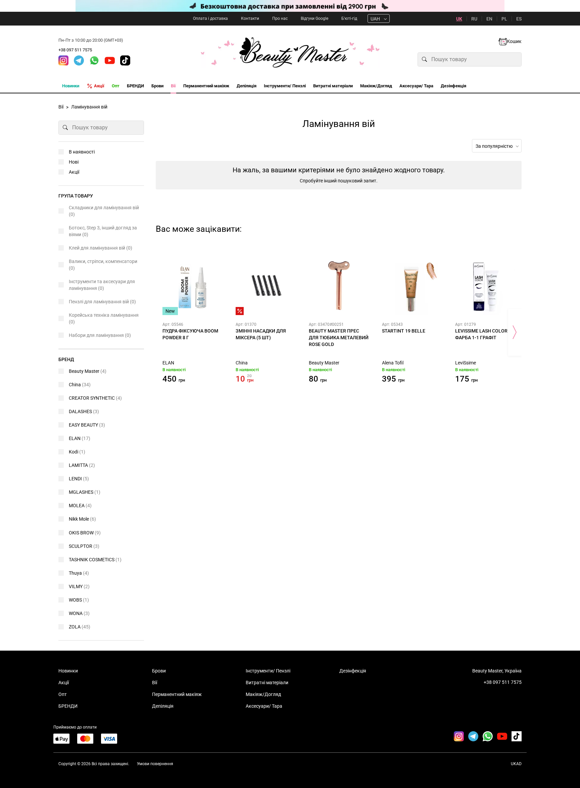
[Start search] (424, 59)
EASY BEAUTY (87, 425)
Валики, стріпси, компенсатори (103, 265)
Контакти (250, 18)
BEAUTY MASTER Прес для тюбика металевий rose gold (339, 337)
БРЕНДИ (68, 706)
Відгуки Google (314, 18)
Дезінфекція (352, 670)
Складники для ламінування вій (104, 211)
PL (504, 18)
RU (474, 18)
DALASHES (84, 411)
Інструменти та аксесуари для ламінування (102, 285)
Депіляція (163, 706)
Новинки (68, 670)
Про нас (280, 18)
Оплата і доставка (210, 18)
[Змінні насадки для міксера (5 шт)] (265, 285)
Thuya (79, 573)
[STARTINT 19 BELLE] (412, 285)
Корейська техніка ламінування (104, 318)
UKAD (516, 763)
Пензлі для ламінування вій (102, 301)
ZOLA (79, 626)
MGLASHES (84, 492)
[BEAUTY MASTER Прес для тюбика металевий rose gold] (339, 285)
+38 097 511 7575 (75, 49)
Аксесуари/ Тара (264, 706)
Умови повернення (155, 763)
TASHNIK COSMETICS (95, 559)
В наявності (82, 152)
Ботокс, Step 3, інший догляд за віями (103, 231)
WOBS (79, 600)
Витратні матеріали (267, 682)
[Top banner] (290, 6)
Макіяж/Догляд (263, 694)
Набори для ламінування (100, 335)
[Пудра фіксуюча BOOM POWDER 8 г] (192, 285)
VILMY (79, 586)
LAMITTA (82, 465)
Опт (62, 694)
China (242, 362)
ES (519, 18)
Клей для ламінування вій (100, 248)
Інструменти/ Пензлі (268, 670)
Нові (74, 162)
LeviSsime (465, 362)
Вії (154, 682)
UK (459, 18)
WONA (79, 613)
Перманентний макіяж (177, 694)
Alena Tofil (392, 362)
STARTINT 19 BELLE (403, 331)
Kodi (77, 451)
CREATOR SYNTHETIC (95, 398)
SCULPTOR (84, 546)
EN (489, 18)
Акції (74, 172)
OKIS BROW (85, 532)
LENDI (79, 478)
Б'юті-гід (349, 18)
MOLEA (80, 505)
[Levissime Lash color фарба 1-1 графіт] (485, 285)
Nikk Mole (82, 519)
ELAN (168, 362)
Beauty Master (324, 362)
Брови (159, 670)
